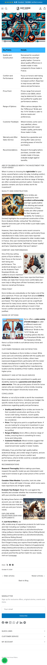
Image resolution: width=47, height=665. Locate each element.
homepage (12, 555)
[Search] (7, 8)
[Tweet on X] (7, 565)
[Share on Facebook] (10, 565)
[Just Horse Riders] (23, 9)
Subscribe (23, 616)
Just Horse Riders (12, 657)
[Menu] (2, 8)
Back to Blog (23, 581)
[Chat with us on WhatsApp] (4, 660)
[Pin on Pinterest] (13, 565)
